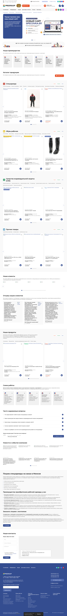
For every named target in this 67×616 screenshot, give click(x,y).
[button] (32, 40)
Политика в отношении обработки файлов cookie (28, 614)
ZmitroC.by (61, 612)
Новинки (58, 83)
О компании (6, 525)
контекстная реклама (44, 612)
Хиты (62, 83)
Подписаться (7, 590)
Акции (55, 83)
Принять (39, 614)
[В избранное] (21, 89)
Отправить (6, 557)
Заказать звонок (45, 1)
